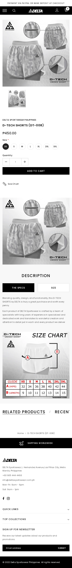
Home (20, 433)
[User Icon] (57, 10)
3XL (55, 146)
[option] (36, 53)
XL (39, 146)
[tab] (26, 412)
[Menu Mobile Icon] (5, 10)
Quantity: (8, 155)
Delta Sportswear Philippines (19, 119)
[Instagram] (8, 498)
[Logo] (35, 10)
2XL (47, 146)
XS (5, 146)
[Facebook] (3, 498)
